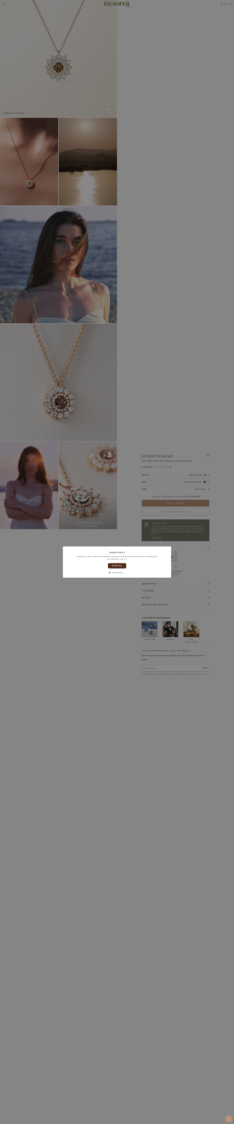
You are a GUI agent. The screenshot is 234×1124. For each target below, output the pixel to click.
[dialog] (117, 562)
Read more (123, 559)
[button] (117, 572)
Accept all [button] (117, 566)
